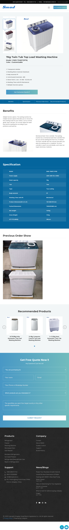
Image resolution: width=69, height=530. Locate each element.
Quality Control (41, 445)
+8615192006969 (11, 474)
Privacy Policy (8, 518)
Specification (26, 101)
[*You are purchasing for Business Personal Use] (34, 369)
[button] (34, 346)
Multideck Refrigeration (12, 454)
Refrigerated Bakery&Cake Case (15, 459)
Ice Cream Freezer (10, 457)
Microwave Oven (10, 448)
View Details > (17, 335)
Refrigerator (9, 440)
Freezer (7, 443)
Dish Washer (9, 450)
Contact (38, 440)
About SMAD (40, 443)
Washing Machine (10, 445)
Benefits (10, 101)
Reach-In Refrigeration (12, 462)
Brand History (40, 450)
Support (38, 448)
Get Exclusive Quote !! (60, 7)
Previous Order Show (42, 101)
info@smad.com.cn (49, 2)
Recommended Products (58, 101)
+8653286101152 (31, 2)
